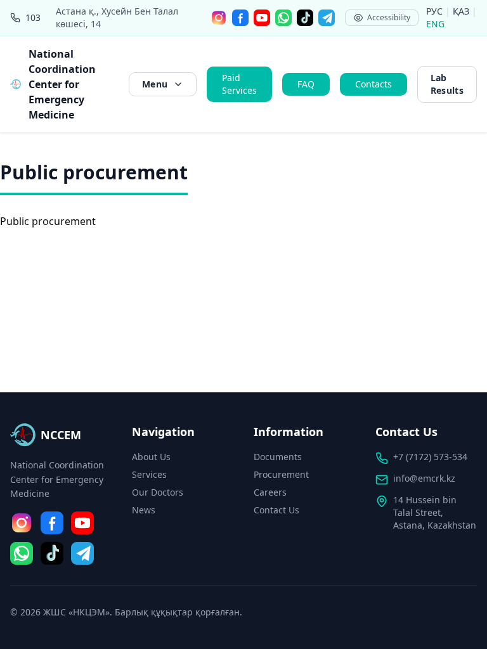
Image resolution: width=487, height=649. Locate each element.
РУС (435, 11)
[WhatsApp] (283, 18)
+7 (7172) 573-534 (430, 457)
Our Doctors (157, 492)
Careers (270, 492)
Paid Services (239, 84)
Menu (154, 84)
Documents (278, 457)
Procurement (281, 474)
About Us (151, 457)
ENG (435, 24)
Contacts (373, 84)
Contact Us (276, 510)
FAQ (306, 84)
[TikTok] (305, 18)
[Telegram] (326, 18)
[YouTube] (262, 18)
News (143, 510)
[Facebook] (240, 18)
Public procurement (48, 221)
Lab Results (447, 84)
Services (149, 474)
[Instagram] (219, 18)
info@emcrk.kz (424, 478)
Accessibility (388, 17)
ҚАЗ (462, 11)
